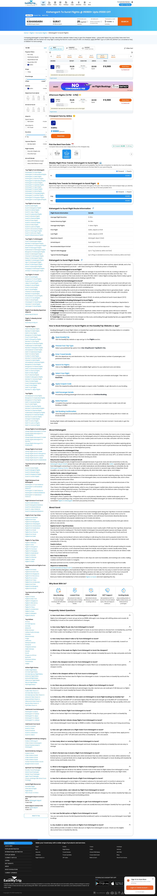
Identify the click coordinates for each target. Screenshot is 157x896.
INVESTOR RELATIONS (11, 869)
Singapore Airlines (31, 655)
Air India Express (30, 624)
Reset (45, 48)
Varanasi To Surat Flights (32, 304)
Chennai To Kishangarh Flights (34, 256)
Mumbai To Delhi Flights (32, 331)
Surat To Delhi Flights (31, 206)
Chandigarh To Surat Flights (33, 302)
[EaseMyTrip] (31, 3)
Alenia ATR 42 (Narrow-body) (36, 161)
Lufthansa (28, 640)
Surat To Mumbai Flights (32, 216)
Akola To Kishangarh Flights (33, 266)
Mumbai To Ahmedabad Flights (34, 408)
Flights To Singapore (31, 601)
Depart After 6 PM (32, 62)
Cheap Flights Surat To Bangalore (35, 453)
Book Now (125, 66)
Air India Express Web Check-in (34, 695)
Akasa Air (28, 628)
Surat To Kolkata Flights (32, 210)
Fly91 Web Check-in (31, 705)
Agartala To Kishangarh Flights (34, 260)
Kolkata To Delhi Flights (32, 356)
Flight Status (28, 790)
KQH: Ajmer (30, 121)
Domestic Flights (41, 33)
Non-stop (30, 54)
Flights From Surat (30, 534)
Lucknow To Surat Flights (32, 298)
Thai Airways (29, 661)
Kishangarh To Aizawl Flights (33, 189)
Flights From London (31, 578)
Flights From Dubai (30, 569)
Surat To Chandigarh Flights (33, 231)
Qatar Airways (29, 649)
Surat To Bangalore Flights (33, 208)
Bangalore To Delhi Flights (33, 335)
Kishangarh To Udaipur (32, 718)
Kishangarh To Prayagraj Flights (34, 193)
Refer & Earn (93, 857)
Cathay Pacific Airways (32, 632)
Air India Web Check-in (32, 693)
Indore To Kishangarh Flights (33, 254)
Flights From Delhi (30, 536)
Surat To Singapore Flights (33, 474)
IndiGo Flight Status (31, 670)
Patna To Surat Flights (31, 300)
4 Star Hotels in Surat (31, 757)
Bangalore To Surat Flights (33, 279)
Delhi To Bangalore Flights (33, 339)
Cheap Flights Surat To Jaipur (34, 458)
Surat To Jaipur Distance (32, 509)
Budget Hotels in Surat (32, 764)
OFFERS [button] (7, 860)
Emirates (28, 634)
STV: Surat (30, 127)
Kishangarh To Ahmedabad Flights (35, 174)
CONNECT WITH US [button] (11, 858)
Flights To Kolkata (30, 555)
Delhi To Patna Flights (31, 373)
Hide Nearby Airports (33, 57)
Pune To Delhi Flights (31, 337)
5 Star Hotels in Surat (31, 759)
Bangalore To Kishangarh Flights (35, 252)
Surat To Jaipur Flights (32, 212)
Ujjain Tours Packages (32, 776)
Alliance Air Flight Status (32, 680)
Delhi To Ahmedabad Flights (33, 368)
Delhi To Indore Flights (32, 421)
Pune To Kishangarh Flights (33, 241)
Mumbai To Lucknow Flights (33, 417)
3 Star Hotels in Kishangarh (33, 743)
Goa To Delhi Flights (31, 404)
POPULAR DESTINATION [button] (12, 849)
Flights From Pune (30, 519)
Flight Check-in (40, 857)
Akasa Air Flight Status (32, 676)
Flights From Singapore (32, 574)
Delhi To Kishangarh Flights (33, 247)
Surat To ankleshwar (31, 732)
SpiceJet (28, 657)
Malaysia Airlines (30, 643)
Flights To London (30, 605)
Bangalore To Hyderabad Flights (35, 398)
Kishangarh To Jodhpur (32, 720)
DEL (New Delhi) (32, 144)
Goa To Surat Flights (31, 289)
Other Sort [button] (129, 48)
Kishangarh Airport (35, 800)
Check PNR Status (95, 852)
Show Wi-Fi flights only (34, 151)
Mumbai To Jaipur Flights (32, 389)
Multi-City (45, 15)
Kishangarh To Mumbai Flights (34, 178)
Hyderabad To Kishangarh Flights (35, 250)
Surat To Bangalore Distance (34, 505)
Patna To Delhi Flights (31, 381)
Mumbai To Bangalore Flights (34, 348)
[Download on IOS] (117, 885)
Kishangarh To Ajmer (31, 712)
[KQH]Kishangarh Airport (33, 24)
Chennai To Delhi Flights (32, 360)
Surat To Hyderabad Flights (33, 214)
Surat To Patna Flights (31, 224)
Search (124, 21)
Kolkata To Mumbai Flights (33, 406)
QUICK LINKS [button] (8, 846)
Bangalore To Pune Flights (33, 400)
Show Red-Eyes (32, 154)
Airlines (119, 849)
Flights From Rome (30, 588)
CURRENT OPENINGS (11, 873)
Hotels (64, 847)
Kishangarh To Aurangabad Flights (35, 199)
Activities (38, 855)
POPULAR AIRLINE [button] (10, 855)
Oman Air (28, 645)
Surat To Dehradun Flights (33, 233)
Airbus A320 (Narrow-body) (35, 163)
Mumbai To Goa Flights (32, 341)
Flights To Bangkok (31, 613)
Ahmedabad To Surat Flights (34, 296)
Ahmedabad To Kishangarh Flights (35, 245)
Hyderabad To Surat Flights (33, 281)
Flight (37, 847)
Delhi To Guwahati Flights (32, 402)
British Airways (29, 630)
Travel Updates (67, 855)
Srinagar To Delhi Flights (32, 419)
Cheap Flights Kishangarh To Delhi (35, 437)
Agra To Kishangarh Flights (33, 262)
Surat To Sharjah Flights (32, 472)
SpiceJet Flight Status (31, 678)
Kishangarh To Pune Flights (33, 172)
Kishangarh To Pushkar (32, 714)
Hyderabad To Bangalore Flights (35, 412)
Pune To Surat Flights (31, 287)
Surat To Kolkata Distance (33, 507)
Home (26, 33)
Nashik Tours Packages (32, 774)
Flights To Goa (29, 545)
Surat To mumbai (30, 726)
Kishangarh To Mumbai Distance (35, 493)
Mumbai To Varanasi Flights (33, 379)
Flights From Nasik (30, 530)
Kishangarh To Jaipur (31, 716)
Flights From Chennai (31, 532)
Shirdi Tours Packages (32, 772)
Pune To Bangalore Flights (33, 383)
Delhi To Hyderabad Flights (33, 352)
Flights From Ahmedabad (33, 526)
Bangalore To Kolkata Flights (34, 366)
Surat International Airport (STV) (61, 568)
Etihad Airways (29, 636)
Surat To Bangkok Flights (32, 470)
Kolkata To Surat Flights (32, 285)
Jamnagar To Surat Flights (33, 306)
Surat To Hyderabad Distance (34, 511)
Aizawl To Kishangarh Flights (33, 264)
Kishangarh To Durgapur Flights (34, 197)
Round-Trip (37, 15)
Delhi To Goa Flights (31, 333)
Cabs (91, 849)
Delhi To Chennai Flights (32, 371)
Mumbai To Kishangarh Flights (34, 243)
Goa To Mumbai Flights (32, 375)
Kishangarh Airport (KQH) (58, 464)
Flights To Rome (30, 615)
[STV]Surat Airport (57, 24)
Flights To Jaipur (30, 559)
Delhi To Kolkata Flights (32, 354)
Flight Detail (53, 78)
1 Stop (29, 72)
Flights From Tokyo (30, 580)
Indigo (27, 638)
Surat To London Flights (32, 476)
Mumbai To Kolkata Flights (33, 358)
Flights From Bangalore (32, 522)
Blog (118, 855)
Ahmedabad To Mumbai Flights (34, 362)
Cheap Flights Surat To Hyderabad (35, 460)
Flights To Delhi (29, 561)
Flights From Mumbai (31, 517)
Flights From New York (31, 572)
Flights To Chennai (30, 557)
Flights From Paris (30, 584)
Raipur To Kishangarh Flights (33, 258)
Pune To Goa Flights (31, 385)
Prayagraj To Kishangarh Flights (34, 268)
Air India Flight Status (31, 672)
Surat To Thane (29, 728)
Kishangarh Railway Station (59, 468)
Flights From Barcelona (32, 576)
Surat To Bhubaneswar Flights (34, 235)
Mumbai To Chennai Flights (33, 410)
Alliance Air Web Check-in (33, 701)
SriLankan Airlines (30, 659)
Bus (37, 849)
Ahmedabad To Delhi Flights (33, 350)
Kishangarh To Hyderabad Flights (35, 181)
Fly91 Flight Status (30, 684)
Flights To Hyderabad (31, 553)
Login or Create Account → (139, 888)
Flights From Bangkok (31, 586)
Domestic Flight (30, 786)
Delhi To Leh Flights (31, 387)
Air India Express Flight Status (34, 674)
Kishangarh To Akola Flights (33, 191)
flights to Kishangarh (65, 501)
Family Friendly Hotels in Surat (34, 761)
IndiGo (31, 64)
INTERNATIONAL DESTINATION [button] (14, 852)
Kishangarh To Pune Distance (34, 484)
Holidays (119, 847)
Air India (27, 626)
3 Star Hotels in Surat (31, 755)
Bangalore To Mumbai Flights (34, 343)
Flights (32, 33)
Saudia (27, 651)
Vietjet (27, 663)
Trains (91, 847)
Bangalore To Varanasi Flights (34, 414)
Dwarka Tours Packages (32, 770)
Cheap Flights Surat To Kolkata (34, 456)
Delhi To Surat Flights (31, 277)
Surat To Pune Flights (31, 220)
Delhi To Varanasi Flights (32, 425)
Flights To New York (31, 599)
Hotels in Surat (29, 753)
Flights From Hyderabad (32, 528)
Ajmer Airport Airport (31, 314)
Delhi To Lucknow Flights (32, 423)
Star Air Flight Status (31, 682)
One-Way (29, 15)
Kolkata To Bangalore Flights (34, 377)
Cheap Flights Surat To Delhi (33, 451)
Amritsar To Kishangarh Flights (34, 271)
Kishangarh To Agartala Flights (34, 185)
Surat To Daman (30, 730)
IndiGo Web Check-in (31, 691)
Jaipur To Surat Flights (32, 283)
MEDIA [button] (7, 866)
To (54, 19)
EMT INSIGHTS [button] (9, 863)
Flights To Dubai (30, 596)
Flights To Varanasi (31, 549)
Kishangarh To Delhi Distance (34, 490)
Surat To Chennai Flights (32, 218)
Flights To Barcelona (31, 603)
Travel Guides (67, 852)
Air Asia (27, 622)
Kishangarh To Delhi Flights (33, 176)
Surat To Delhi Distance (32, 503)
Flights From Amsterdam (32, 582)
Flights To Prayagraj (31, 551)
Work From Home (122, 857)
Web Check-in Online (31, 793)
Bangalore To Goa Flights (33, 364)
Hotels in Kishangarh (31, 741)
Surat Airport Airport (31, 322)
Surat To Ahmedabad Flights (34, 229)
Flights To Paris (29, 611)
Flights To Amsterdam (31, 609)
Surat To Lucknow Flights (32, 227)
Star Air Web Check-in (32, 703)
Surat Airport (34, 808)
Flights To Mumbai (30, 542)
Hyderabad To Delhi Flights (33, 345)
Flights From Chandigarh (32, 524)
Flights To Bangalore (31, 547)
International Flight (30, 788)
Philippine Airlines (30, 647)
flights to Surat (91, 577)
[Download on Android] (102, 885)
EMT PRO (119, 852)
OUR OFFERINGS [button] (10, 843)
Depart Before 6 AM (33, 59)
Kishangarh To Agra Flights (33, 187)
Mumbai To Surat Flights (32, 294)
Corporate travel (95, 855)
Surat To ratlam (30, 735)
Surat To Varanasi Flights (32, 222)
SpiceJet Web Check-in (32, 699)
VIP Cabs (65, 857)
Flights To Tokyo (30, 607)
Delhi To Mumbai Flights (32, 329)
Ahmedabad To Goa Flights (33, 396)
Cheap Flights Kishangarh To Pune (35, 431)
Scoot (27, 653)
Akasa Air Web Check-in (32, 697)
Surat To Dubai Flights (31, 468)
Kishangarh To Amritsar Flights (34, 195)
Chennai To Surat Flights (32, 291)
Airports (38, 852)
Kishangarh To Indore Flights (33, 183)
